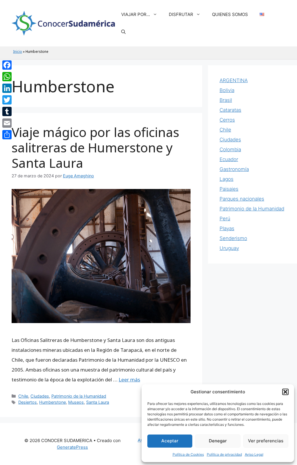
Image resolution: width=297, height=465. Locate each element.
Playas (227, 228)
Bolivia (227, 90)
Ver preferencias (265, 441)
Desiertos (27, 402)
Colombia (230, 149)
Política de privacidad (224, 454)
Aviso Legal (254, 454)
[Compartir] (7, 134)
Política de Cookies (188, 454)
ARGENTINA (234, 80)
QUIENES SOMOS (230, 14)
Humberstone (52, 402)
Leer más (129, 379)
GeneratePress (72, 447)
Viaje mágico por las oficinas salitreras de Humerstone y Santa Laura (95, 147)
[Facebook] (7, 65)
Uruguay (229, 248)
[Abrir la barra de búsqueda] (123, 32)
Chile (23, 396)
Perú (225, 218)
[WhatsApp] (7, 76)
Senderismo (233, 238)
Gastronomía (234, 169)
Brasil (226, 100)
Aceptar (169, 441)
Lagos (226, 179)
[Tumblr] (7, 111)
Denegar (218, 441)
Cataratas (230, 110)
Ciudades (39, 396)
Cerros (227, 120)
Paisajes (229, 189)
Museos (76, 402)
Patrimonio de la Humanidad (78, 396)
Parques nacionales (242, 199)
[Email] (7, 123)
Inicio (17, 51)
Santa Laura (97, 402)
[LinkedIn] (7, 88)
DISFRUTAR (181, 14)
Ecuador (229, 159)
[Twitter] (7, 100)
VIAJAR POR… (135, 14)
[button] (285, 392)
